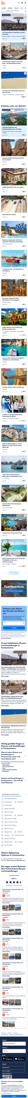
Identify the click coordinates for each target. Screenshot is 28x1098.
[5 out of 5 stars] (14, 893)
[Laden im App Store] (19, 1059)
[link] (14, 27)
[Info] (25, 11)
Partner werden (6, 1071)
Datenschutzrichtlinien (6, 638)
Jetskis (3, 768)
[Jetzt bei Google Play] (7, 1059)
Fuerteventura (4, 1034)
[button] (14, 27)
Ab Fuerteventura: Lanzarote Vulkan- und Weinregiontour (12, 890)
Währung (4, 1047)
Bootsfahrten (5, 771)
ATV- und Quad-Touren (8, 766)
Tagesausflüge (5, 765)
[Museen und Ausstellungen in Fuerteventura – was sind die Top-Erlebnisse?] (25, 780)
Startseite (3, 1033)
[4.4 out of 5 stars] (14, 882)
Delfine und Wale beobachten (9, 769)
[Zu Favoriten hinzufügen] (25, 15)
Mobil (3, 1055)
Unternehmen (5, 1067)
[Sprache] (22, 3)
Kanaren (15, 1033)
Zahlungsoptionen (6, 1073)
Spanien (10, 1033)
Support (4, 1064)
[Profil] (25, 3)
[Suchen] (19, 3)
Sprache (4, 1040)
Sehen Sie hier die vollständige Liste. (16, 860)
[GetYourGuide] (3, 3)
